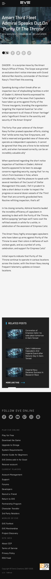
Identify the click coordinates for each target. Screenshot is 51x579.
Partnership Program (11, 504)
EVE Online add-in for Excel (14, 460)
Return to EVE (8, 499)
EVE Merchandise (10, 528)
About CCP (7, 543)
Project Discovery (10, 533)
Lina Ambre (41, 34)
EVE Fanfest (7, 523)
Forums (5, 484)
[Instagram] (31, 417)
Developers (7, 489)
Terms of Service (10, 548)
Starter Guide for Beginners (14, 455)
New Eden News (10, 34)
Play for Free (8, 435)
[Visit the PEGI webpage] (44, 566)
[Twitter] (11, 417)
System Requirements (12, 450)
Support (5, 479)
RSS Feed (6, 558)
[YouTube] (18, 417)
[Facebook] (4, 417)
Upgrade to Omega (10, 445)
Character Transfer (10, 508)
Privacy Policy (8, 553)
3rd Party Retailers (10, 513)
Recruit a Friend (9, 494)
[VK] (38, 417)
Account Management (12, 475)
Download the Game (11, 440)
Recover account (9, 464)
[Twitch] (24, 417)
